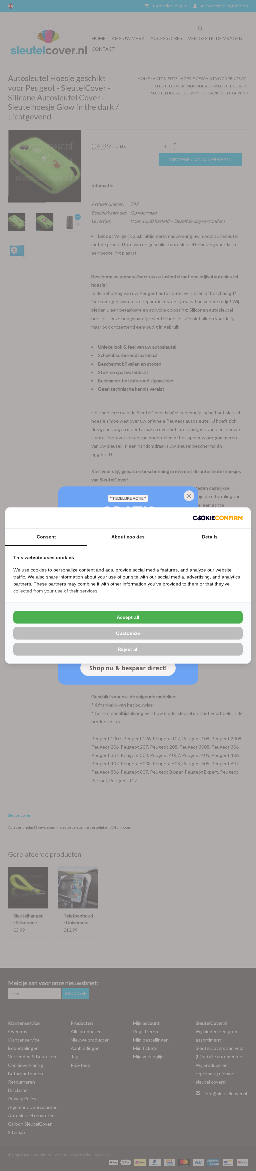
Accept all (128, 617)
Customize (128, 633)
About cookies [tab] (128, 536)
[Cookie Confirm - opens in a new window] (218, 517)
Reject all (128, 649)
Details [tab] (210, 536)
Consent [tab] (46, 536)
